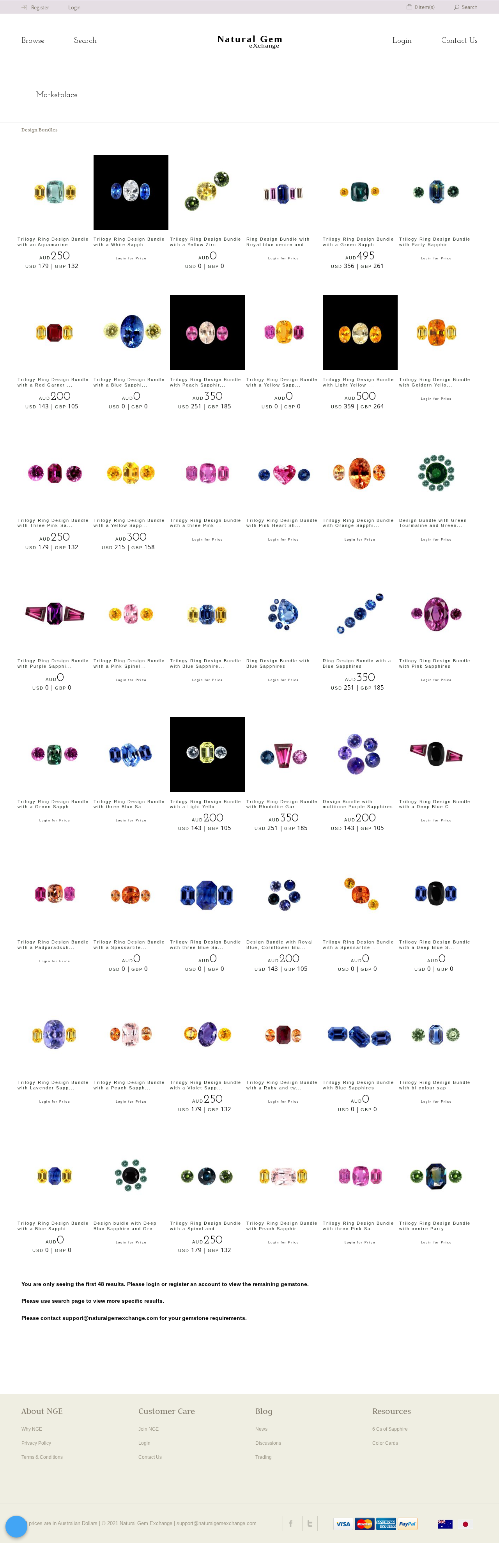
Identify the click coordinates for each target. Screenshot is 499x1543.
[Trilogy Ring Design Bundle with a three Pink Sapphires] (207, 473)
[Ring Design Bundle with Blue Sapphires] (283, 613)
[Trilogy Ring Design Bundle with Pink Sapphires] (436, 613)
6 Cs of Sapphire (390, 1429)
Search (85, 41)
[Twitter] (310, 1523)
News (261, 1429)
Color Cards (385, 1443)
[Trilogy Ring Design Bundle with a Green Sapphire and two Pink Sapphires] (55, 754)
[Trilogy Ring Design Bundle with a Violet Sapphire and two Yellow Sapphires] (207, 1036)
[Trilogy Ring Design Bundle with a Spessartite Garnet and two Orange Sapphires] (131, 895)
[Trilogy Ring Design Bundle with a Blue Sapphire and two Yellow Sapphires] (55, 1176)
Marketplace (57, 95)
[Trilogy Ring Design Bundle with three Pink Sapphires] (360, 1176)
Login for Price (131, 258)
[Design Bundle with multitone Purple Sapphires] (360, 754)
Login (402, 41)
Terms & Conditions (42, 1457)
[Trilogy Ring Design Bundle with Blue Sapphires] (360, 1036)
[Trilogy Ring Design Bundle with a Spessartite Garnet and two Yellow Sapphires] (360, 895)
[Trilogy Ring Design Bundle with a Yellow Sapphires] (131, 473)
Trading (263, 1457)
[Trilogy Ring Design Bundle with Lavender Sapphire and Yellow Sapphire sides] (55, 1036)
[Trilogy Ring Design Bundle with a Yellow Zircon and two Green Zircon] (207, 192)
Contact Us (459, 41)
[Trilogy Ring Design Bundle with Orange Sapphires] (360, 473)
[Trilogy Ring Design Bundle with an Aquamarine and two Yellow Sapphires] (55, 192)
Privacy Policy (36, 1443)
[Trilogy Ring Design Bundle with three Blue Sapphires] (131, 754)
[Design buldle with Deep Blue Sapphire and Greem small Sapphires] (131, 1176)
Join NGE (148, 1429)
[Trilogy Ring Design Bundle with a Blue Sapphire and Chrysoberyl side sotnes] (131, 332)
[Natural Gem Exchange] (250, 41)
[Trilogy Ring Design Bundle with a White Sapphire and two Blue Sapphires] (131, 192)
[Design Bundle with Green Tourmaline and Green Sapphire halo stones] (436, 473)
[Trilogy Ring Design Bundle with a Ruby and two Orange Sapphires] (283, 1036)
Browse (32, 41)
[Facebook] (290, 1523)
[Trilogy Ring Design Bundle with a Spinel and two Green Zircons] (207, 1176)
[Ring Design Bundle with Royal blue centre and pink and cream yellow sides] (283, 192)
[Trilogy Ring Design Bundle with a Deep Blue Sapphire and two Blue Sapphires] (436, 895)
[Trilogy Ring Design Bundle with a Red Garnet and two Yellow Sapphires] (55, 332)
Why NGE (31, 1429)
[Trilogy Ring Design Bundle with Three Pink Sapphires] (55, 473)
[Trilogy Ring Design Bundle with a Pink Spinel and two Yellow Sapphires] (131, 613)
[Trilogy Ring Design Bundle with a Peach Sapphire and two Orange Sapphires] (131, 1036)
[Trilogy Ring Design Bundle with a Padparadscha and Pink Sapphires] (55, 895)
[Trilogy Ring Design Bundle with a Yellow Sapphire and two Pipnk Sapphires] (283, 332)
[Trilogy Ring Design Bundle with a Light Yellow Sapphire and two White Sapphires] (207, 754)
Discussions (268, 1443)
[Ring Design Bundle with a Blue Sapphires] (360, 613)
